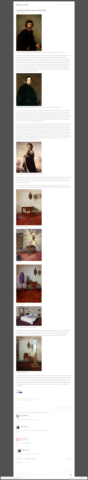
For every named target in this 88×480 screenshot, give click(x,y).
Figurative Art (23, 398)
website (69, 379)
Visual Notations (36, 398)
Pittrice (26, 12)
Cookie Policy (18, 478)
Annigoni (18, 400)
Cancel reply (69, 458)
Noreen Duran (24, 438)
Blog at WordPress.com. (21, 474)
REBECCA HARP (22, 5)
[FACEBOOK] (71, 475)
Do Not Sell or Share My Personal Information (35, 474)
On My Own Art (30, 398)
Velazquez (28, 400)
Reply (17, 422)
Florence (23, 400)
